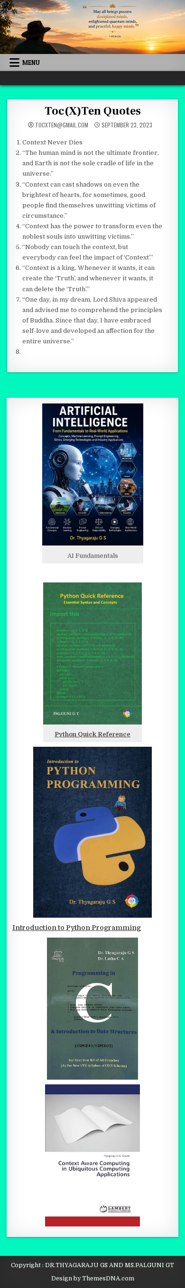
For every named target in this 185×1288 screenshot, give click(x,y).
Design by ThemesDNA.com (92, 1278)
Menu (31, 62)
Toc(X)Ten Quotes (93, 111)
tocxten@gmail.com (61, 125)
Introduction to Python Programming (76, 927)
